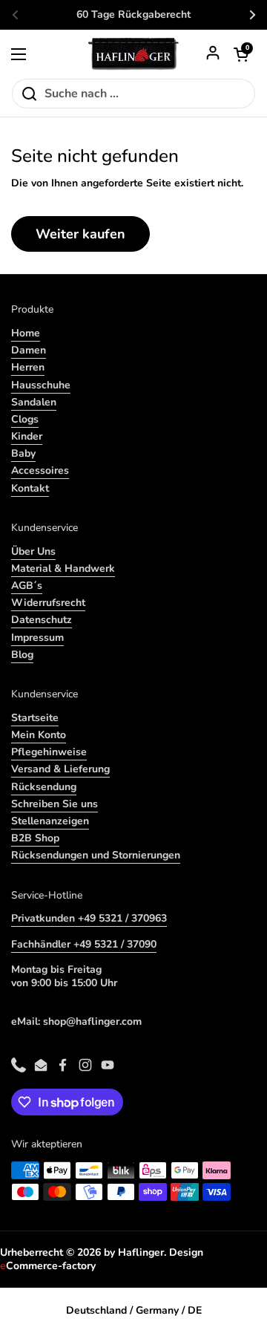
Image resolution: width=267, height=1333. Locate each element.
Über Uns (33, 551)
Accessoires (40, 470)
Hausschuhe (40, 385)
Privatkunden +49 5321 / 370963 (89, 918)
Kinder (26, 436)
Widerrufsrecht (48, 603)
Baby (23, 453)
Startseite (35, 718)
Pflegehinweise (49, 752)
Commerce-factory (48, 1266)
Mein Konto (38, 735)
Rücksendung (43, 787)
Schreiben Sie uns (54, 804)
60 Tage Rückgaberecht (133, 15)
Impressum (37, 637)
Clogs (25, 419)
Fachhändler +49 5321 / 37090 (83, 944)
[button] (241, 54)
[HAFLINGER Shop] (133, 54)
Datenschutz (41, 620)
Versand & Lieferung (60, 769)
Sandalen (33, 402)
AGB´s (26, 585)
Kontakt (30, 488)
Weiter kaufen (80, 234)
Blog (22, 655)
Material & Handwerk (63, 568)
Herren (27, 367)
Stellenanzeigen (50, 821)
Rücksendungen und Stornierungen (95, 855)
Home (25, 333)
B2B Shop (35, 838)
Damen (28, 350)
